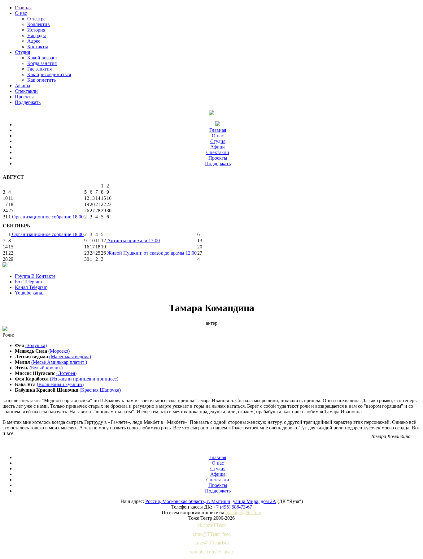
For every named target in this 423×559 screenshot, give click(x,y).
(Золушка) (36, 345)
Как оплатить (41, 80)
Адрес (33, 41)
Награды (36, 35)
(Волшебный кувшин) (60, 384)
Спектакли (26, 91)
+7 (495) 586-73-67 (232, 507)
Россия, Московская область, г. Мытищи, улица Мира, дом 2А (210, 501)
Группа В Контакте (35, 276)
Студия (22, 52)
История (36, 29)
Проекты (24, 96)
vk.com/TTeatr (211, 525)
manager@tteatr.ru (243, 512)
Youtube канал (30, 292)
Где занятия (39, 68)
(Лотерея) (66, 373)
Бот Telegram (28, 281)
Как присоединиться (49, 74)
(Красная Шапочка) (100, 390)
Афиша (22, 85)
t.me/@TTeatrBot (211, 542)
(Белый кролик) (46, 367)
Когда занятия (42, 63)
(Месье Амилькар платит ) (59, 362)
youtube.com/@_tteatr (211, 551)
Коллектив (38, 24)
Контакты (37, 46)
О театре (36, 18)
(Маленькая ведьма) (70, 356)
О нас (21, 13)
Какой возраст (42, 57)
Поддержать (28, 102)
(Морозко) (59, 351)
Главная (23, 7)
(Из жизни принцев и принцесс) (84, 378)
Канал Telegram (31, 287)
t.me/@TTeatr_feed (212, 534)
